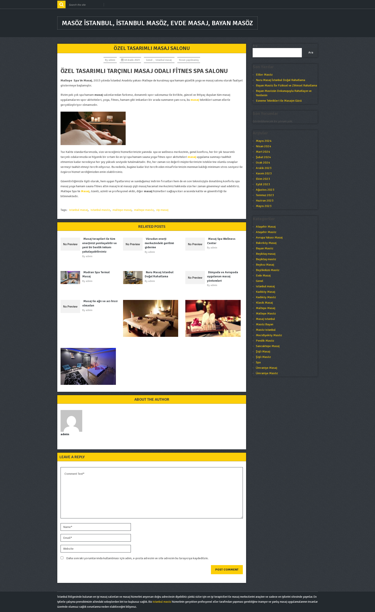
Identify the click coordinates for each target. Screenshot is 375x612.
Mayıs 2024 (263, 141)
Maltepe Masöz (266, 313)
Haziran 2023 (264, 200)
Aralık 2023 (263, 168)
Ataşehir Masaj (266, 226)
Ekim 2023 (263, 179)
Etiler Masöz (264, 74)
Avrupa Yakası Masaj (269, 237)
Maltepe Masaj (265, 308)
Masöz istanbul (266, 330)
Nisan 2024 (263, 146)
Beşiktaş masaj (265, 254)
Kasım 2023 (264, 173)
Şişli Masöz (263, 357)
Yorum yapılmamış (189, 60)
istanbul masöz (100, 210)
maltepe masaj (122, 210)
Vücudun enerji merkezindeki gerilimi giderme (159, 243)
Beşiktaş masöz (266, 259)
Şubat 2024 (263, 157)
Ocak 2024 (263, 162)
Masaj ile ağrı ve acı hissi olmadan (100, 303)
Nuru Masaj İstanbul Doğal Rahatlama (159, 274)
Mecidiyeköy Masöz (269, 335)
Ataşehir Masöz (266, 232)
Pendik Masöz (265, 340)
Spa (258, 362)
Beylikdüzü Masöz (267, 270)
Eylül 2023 (263, 184)
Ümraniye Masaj (266, 368)
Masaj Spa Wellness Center (221, 241)
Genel (149, 60)
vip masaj (162, 210)
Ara (255, 46)
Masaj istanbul (265, 319)
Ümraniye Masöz (267, 373)
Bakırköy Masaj (266, 243)
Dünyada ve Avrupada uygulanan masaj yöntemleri (222, 276)
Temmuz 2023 (265, 195)
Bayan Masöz (264, 248)
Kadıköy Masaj (265, 292)
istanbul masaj (164, 60)
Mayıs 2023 (263, 206)
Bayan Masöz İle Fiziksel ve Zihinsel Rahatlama (286, 85)
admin (112, 60)
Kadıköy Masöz (266, 297)
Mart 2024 (263, 152)
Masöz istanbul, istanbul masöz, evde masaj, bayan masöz (157, 23)
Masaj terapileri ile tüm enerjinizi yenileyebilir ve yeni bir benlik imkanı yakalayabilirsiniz (99, 245)
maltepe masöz (144, 210)
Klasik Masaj (264, 302)
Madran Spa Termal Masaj (96, 274)
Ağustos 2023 (265, 190)
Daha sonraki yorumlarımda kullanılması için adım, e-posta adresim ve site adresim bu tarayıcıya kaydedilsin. (137, 558)
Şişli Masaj (263, 351)
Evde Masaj (263, 275)
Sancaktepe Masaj (268, 346)
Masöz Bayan (264, 324)
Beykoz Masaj (265, 264)
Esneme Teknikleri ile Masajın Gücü (279, 101)
